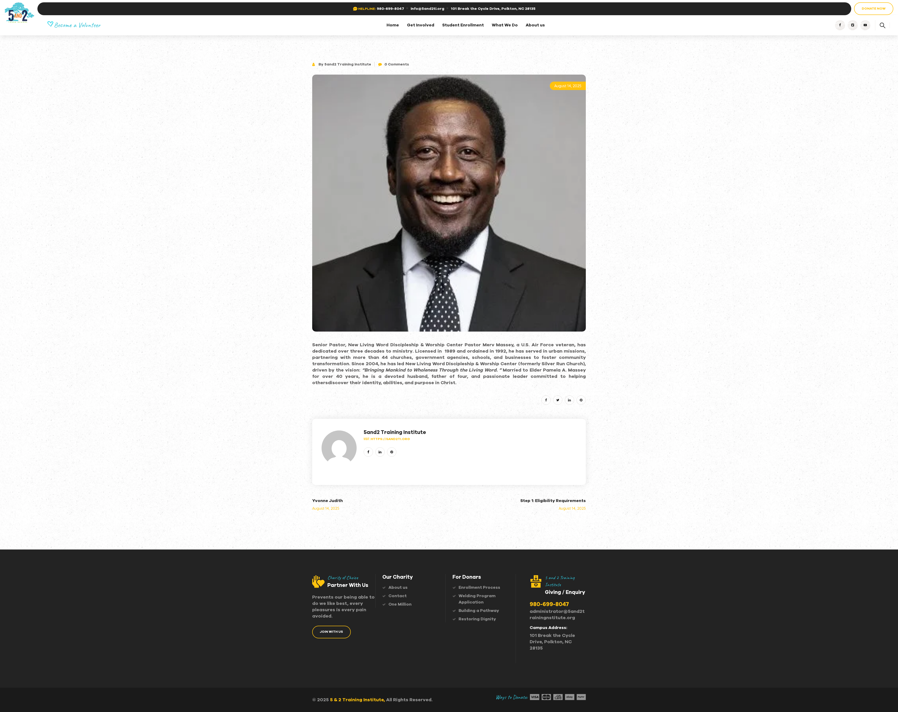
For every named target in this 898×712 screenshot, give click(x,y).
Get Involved (420, 25)
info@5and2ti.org (427, 9)
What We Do (505, 25)
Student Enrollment (463, 25)
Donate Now (874, 8)
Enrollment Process (479, 588)
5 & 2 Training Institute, (357, 700)
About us (535, 25)
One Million (400, 604)
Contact (397, 596)
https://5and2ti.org (390, 439)
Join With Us (331, 631)
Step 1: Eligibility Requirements (553, 501)
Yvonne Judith (327, 501)
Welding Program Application (477, 599)
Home (393, 25)
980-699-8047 (390, 9)
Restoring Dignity (477, 619)
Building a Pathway (479, 611)
